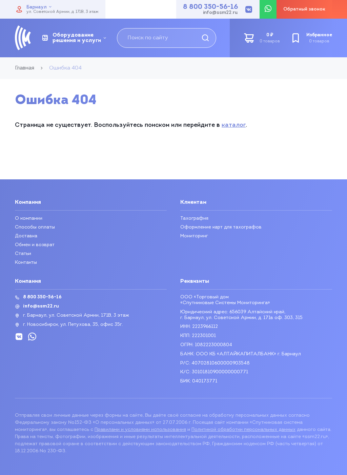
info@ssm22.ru (220, 13)
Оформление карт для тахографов (221, 227)
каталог (234, 125)
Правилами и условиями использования (140, 429)
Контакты (26, 262)
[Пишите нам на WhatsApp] (268, 9)
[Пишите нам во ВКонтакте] (249, 9)
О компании (28, 218)
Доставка (26, 236)
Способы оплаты (35, 227)
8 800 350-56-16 (210, 7)
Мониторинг (194, 236)
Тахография (194, 218)
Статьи (23, 253)
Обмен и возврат (35, 245)
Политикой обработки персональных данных (243, 429)
